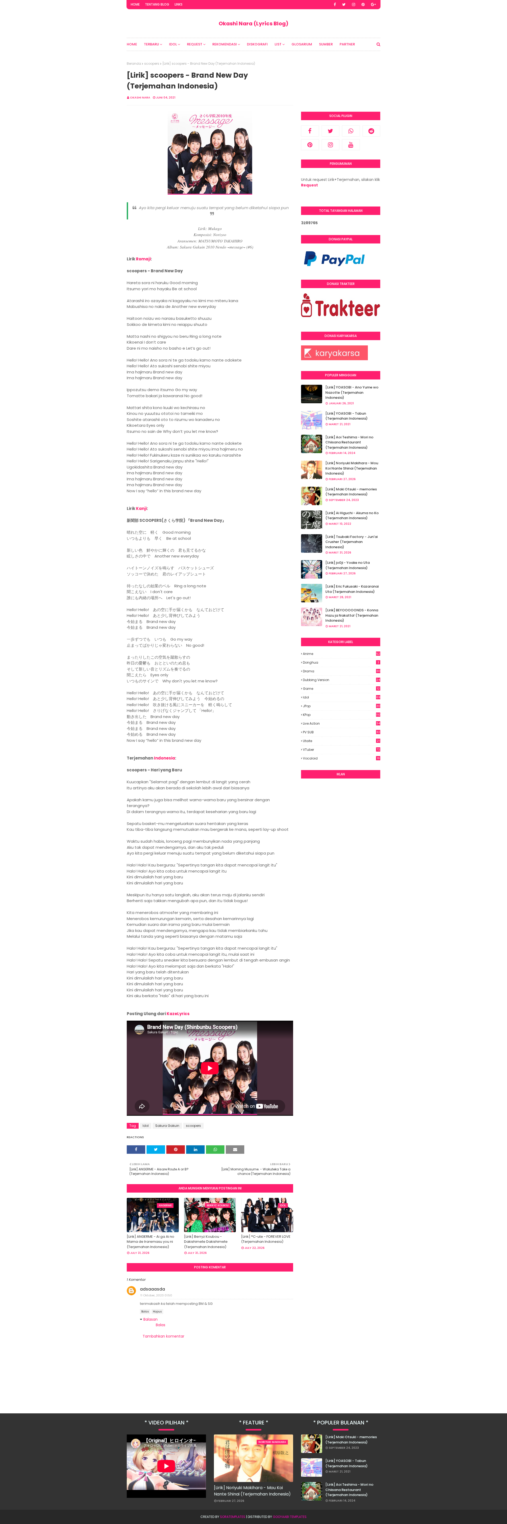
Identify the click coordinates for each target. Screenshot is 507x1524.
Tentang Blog (157, 4)
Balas (145, 1312)
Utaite (341, 741)
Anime (341, 653)
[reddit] (372, 131)
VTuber (341, 749)
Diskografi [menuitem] (257, 44)
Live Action (341, 723)
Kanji (141, 508)
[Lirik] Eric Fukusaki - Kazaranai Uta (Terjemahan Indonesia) (352, 589)
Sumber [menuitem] (326, 44)
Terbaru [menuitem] (151, 44)
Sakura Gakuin (167, 1125)
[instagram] (353, 4)
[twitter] (344, 4)
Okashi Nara (140, 97)
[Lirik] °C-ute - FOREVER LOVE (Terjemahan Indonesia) (265, 1239)
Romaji (143, 259)
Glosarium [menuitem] (302, 44)
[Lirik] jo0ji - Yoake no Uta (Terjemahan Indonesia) (347, 565)
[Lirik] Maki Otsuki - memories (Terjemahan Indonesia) (351, 492)
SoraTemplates (232, 1516)
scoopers (151, 63)
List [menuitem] (278, 44)
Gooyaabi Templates (290, 1516)
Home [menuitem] (132, 44)
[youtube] (351, 144)
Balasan (150, 1319)
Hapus (157, 1312)
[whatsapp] (351, 131)
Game (341, 688)
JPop (341, 706)
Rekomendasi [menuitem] (224, 44)
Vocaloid (341, 758)
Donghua (341, 662)
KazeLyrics (178, 1013)
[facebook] (335, 4)
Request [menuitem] (194, 44)
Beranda (134, 63)
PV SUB (341, 732)
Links (178, 4)
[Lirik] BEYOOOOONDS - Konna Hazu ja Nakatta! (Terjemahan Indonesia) (351, 615)
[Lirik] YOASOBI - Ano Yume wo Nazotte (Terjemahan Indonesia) (351, 392)
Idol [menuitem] (173, 44)
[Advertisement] (340, 863)
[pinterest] (363, 4)
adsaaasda (152, 1289)
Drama (341, 671)
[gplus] (373, 4)
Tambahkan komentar (163, 1336)
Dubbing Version (341, 680)
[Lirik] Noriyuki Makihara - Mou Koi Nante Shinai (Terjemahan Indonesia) (351, 468)
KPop (341, 714)
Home (135, 4)
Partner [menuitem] (347, 44)
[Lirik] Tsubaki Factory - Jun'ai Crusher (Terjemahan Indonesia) (351, 542)
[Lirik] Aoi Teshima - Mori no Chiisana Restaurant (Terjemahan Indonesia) (349, 442)
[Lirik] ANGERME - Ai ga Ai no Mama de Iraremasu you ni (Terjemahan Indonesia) (150, 1241)
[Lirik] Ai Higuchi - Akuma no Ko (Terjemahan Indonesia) (352, 515)
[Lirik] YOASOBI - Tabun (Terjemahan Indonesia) (346, 416)
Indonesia (164, 758)
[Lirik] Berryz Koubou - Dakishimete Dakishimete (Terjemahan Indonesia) (206, 1241)
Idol (146, 1125)
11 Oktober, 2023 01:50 (156, 1295)
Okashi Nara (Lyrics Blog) (253, 23)
